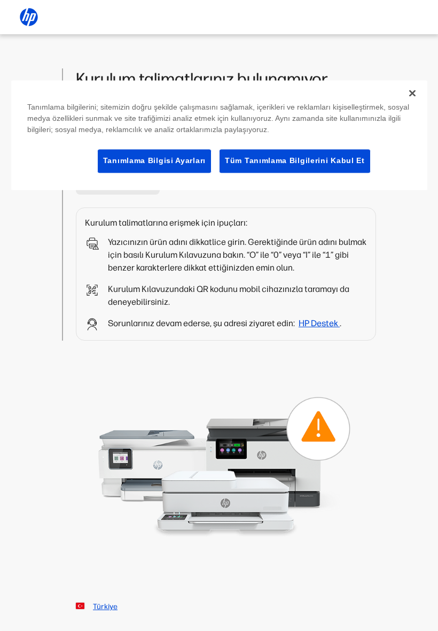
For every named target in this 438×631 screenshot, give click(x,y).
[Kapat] (412, 93)
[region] (219, 135)
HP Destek (319, 323)
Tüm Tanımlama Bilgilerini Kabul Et (295, 160)
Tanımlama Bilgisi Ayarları (154, 160)
